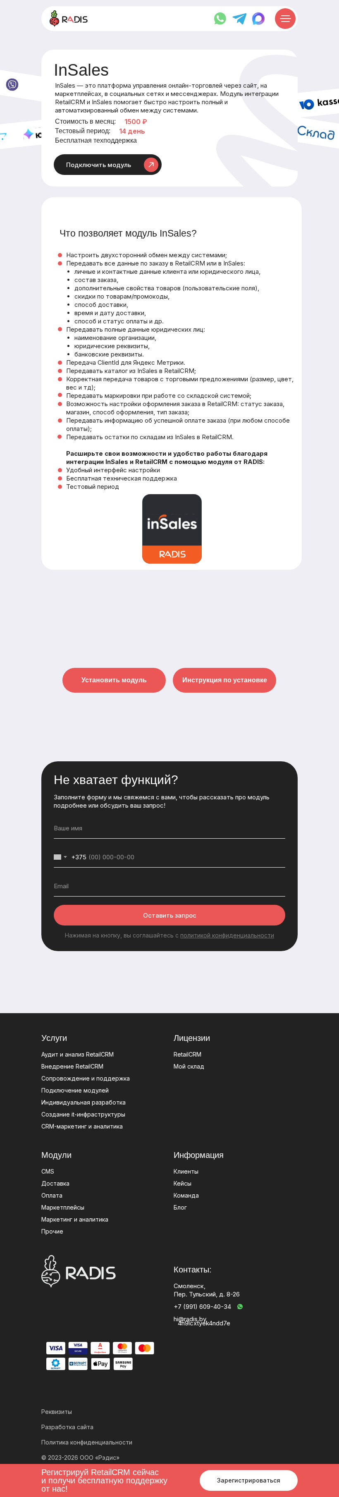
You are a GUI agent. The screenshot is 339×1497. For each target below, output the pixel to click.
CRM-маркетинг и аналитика (82, 1126)
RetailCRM (187, 1054)
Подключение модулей (75, 1090)
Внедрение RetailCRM (72, 1066)
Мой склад (189, 1066)
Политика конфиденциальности (86, 1442)
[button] (108, 164)
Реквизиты (56, 1411)
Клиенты (186, 1171)
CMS (47, 1171)
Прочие (52, 1231)
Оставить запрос (169, 915)
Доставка (55, 1183)
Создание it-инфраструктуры (83, 1114)
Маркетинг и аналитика (74, 1219)
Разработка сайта (67, 1426)
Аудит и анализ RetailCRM (77, 1054)
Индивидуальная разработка (83, 1102)
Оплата (51, 1195)
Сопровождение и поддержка (85, 1078)
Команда (186, 1195)
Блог (180, 1207)
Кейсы (182, 1183)
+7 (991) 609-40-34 (202, 1306)
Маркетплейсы (62, 1207)
